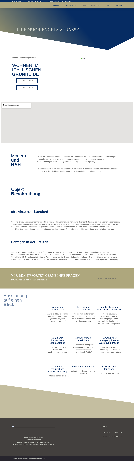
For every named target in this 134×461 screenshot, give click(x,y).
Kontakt (106, 432)
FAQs (109, 5)
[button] (46, 58)
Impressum (118, 432)
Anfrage (119, 5)
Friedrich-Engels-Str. (91, 5)
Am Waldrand (71, 5)
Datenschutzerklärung (112, 437)
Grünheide (57, 5)
